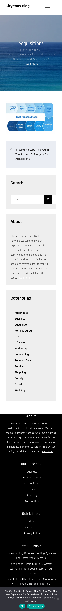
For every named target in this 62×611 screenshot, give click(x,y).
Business (20, 319)
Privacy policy (36, 606)
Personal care (23, 360)
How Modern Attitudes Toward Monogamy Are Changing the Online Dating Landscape (31, 583)
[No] (58, 599)
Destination (21, 325)
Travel (18, 384)
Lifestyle (20, 342)
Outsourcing (22, 354)
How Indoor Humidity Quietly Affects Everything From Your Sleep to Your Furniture (31, 568)
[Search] (48, 199)
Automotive (21, 313)
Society (19, 378)
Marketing (21, 348)
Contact (32, 527)
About (32, 521)
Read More (24, 278)
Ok (22, 606)
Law (17, 336)
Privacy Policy (32, 533)
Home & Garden (24, 331)
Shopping (20, 372)
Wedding (20, 390)
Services (20, 366)
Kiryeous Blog (18, 6)
